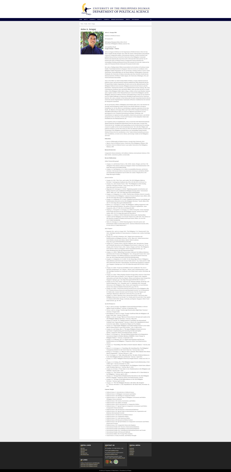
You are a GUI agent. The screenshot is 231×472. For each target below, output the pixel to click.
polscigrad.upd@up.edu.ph (111, 454)
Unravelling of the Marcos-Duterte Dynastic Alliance (128, 344)
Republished (140, 322)
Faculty (99, 19)
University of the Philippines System (89, 466)
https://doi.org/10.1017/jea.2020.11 (127, 213)
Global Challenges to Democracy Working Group (122, 96)
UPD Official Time (85, 454)
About (85, 19)
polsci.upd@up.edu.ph (113, 450)
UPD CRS (83, 448)
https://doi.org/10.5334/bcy (113, 174)
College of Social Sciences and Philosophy (90, 463)
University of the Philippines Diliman (89, 464)
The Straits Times (136, 384)
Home (80, 19)
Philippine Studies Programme (113, 70)
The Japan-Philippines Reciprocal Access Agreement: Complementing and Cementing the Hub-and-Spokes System (126, 330)
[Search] (151, 19)
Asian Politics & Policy (126, 80)
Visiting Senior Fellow (117, 67)
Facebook (132, 448)
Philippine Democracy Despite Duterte (128, 358)
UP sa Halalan (135, 19)
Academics (92, 19)
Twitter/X (132, 450)
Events (127, 19)
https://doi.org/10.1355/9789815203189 (116, 167)
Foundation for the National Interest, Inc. (116, 118)
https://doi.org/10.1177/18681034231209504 (125, 197)
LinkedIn (132, 453)
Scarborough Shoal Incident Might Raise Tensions (134, 310)
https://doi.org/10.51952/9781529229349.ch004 (127, 257)
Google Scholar (109, 48)
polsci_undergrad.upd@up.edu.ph (117, 457)
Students (106, 19)
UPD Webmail (84, 450)
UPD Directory (84, 453)
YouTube (132, 454)
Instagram (132, 451)
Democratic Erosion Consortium (133, 98)
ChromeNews (122, 470)
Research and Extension (117, 19)
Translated (123, 324)
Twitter (117, 48)
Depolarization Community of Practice (125, 99)
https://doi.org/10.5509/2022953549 (122, 203)
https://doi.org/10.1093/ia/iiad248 (131, 192)
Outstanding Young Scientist (139, 130)
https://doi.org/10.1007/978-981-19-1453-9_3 (134, 279)
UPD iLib (83, 451)
